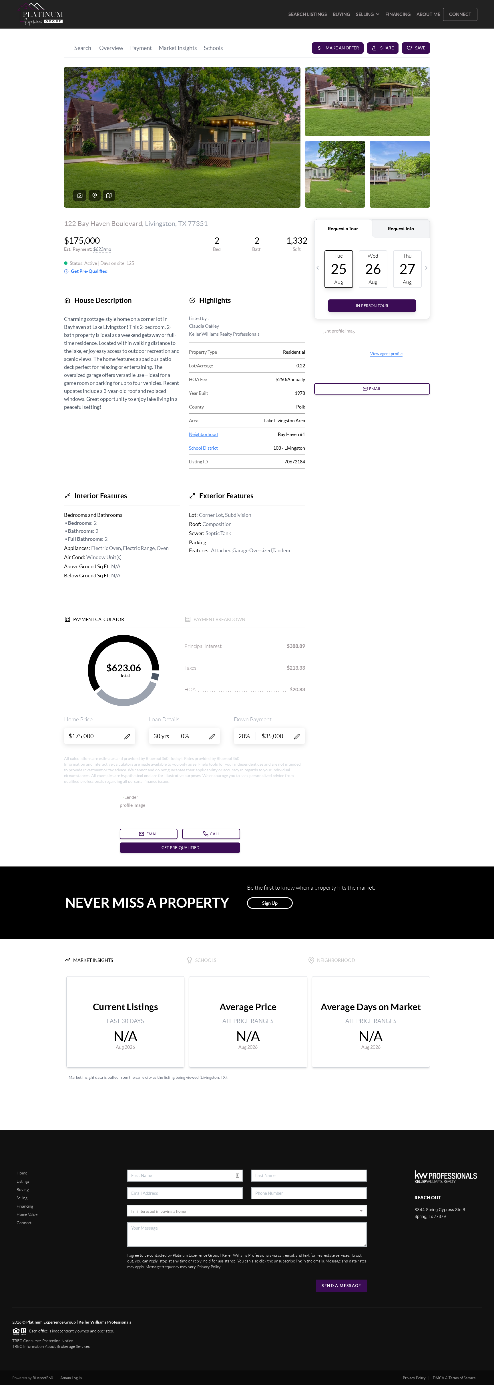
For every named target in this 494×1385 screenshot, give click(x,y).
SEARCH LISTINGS (307, 14)
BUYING (341, 14)
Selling (22, 1198)
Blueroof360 (43, 1378)
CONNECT (460, 14)
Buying (23, 1189)
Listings (23, 1181)
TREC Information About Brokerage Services (51, 1346)
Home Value (27, 1214)
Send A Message (341, 1285)
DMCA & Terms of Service (454, 1378)
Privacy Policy (209, 1266)
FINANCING (398, 14)
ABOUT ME (428, 14)
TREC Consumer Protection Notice (42, 1340)
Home (22, 1173)
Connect (24, 1222)
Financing (25, 1206)
